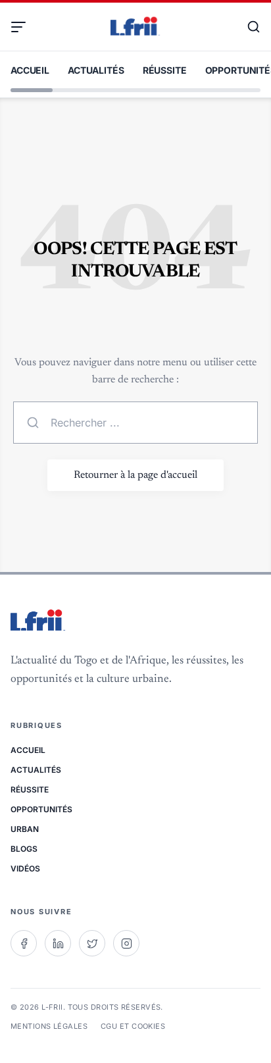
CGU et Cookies (133, 1026)
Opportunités (41, 809)
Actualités (96, 70)
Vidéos (25, 868)
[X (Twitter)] (92, 943)
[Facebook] (24, 943)
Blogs (24, 849)
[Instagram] (126, 943)
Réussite (165, 70)
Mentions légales (49, 1026)
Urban (25, 829)
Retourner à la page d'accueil (135, 475)
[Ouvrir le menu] (24, 27)
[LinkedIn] (58, 943)
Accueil (30, 70)
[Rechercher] (247, 27)
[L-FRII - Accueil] (135, 27)
